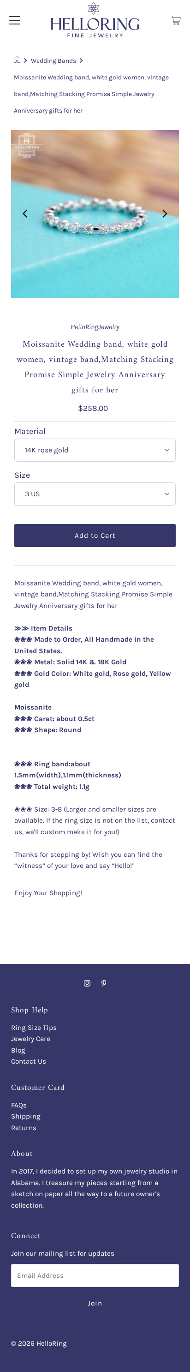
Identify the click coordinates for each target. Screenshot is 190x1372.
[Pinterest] (104, 983)
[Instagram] (87, 983)
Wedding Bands (53, 60)
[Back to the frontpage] (18, 60)
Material (30, 431)
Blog (18, 1050)
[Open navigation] (14, 19)
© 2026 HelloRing (39, 1343)
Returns (23, 1128)
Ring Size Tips (34, 1027)
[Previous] (26, 214)
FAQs (19, 1105)
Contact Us (28, 1061)
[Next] (164, 214)
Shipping (26, 1116)
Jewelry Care (30, 1039)
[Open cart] (175, 19)
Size (22, 475)
